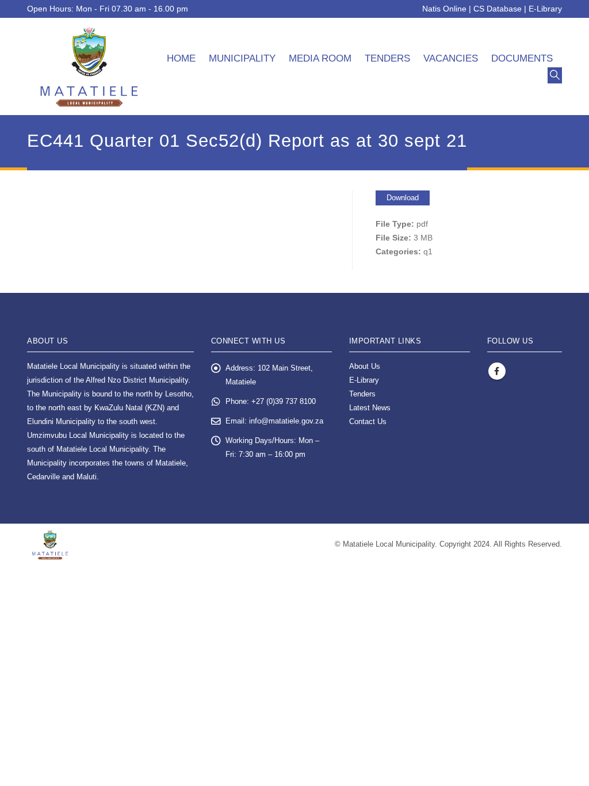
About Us (364, 367)
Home (181, 58)
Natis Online (444, 8)
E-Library (545, 8)
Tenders (387, 58)
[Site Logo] (89, 66)
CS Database (497, 8)
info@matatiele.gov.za (286, 421)
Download (403, 197)
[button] (555, 75)
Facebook (497, 371)
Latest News (370, 408)
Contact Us (368, 422)
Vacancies (450, 58)
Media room (320, 58)
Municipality (242, 58)
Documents (522, 58)
